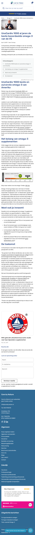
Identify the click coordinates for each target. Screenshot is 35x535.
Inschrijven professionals (8, 474)
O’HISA (3, 286)
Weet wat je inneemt (11, 72)
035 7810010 (7, 408)
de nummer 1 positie (23, 127)
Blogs (2, 455)
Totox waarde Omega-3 (8, 522)
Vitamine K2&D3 (22, 278)
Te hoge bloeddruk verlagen (9, 517)
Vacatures (4, 470)
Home (2, 18)
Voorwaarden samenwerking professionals (13, 479)
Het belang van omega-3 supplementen (16, 69)
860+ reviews (22, 14)
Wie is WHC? (4, 457)
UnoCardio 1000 (20, 91)
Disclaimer (4, 439)
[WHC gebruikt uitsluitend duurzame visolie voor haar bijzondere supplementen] (17, 323)
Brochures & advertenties (8, 450)
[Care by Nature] (17, 3)
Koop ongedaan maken (7, 432)
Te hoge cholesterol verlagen (9, 520)
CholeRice (13, 278)
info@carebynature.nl (7, 404)
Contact (3, 460)
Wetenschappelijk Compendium (10, 481)
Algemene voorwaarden (8, 434)
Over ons (3, 453)
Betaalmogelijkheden (7, 443)
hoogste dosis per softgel (21, 255)
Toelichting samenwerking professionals (12, 477)
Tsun (32, 79)
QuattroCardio (5, 278)
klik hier (27, 185)
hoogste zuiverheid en (7, 255)
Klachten (3, 448)
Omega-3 (9, 18)
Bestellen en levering (7, 441)
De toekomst (8, 76)
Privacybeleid (5, 436)
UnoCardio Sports (27, 289)
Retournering (5, 446)
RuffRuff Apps (26, 79)
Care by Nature (16, 529)
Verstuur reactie (9, 381)
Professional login (6, 472)
